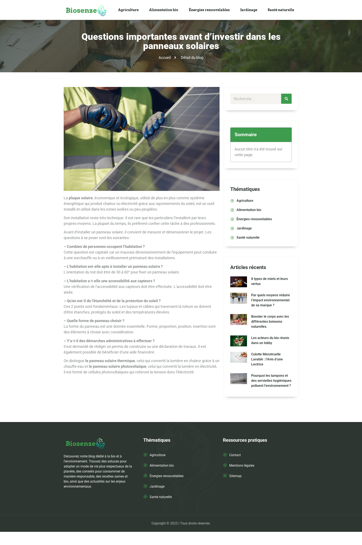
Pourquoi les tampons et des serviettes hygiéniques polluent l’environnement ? (271, 381)
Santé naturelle (281, 10)
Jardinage (248, 10)
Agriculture (128, 10)
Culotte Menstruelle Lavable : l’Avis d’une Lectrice (267, 359)
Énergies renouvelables (209, 10)
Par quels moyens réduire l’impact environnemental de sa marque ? (270, 300)
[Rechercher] (286, 99)
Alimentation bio (163, 10)
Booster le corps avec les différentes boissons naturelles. (270, 322)
